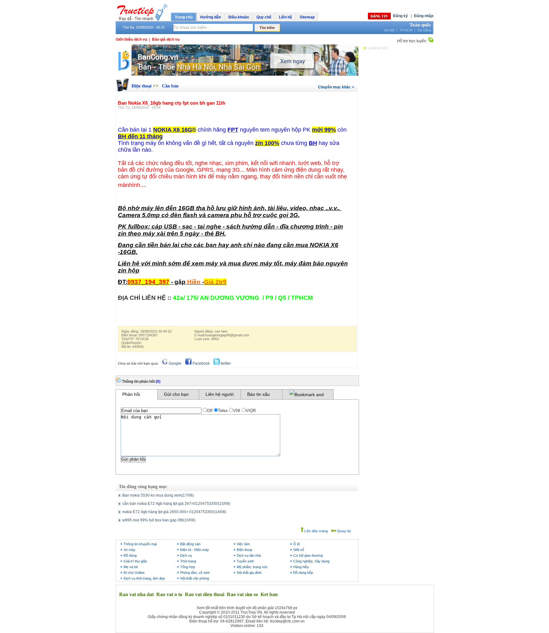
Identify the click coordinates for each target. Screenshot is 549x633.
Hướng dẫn (210, 17)
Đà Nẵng (424, 30)
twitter (225, 363)
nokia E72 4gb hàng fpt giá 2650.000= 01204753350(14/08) (174, 512)
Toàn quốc (420, 24)
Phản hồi (131, 394)
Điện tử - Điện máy (194, 550)
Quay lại (343, 531)
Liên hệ (285, 17)
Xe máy (129, 550)
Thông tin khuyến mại (140, 544)
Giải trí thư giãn (135, 561)
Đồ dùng (130, 555)
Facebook (201, 363)
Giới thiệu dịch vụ (131, 39)
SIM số (298, 550)
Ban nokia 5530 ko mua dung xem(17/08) (158, 495)
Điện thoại (142, 86)
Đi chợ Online (134, 573)
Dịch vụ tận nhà (249, 555)
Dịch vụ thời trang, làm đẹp (144, 578)
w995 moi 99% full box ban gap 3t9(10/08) (158, 520)
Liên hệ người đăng (220, 395)
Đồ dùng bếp (303, 573)
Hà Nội (389, 30)
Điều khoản (238, 17)
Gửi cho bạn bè (176, 395)
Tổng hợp (187, 567)
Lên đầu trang (315, 531)
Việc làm (243, 544)
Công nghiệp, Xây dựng (311, 561)
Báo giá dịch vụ (166, 39)
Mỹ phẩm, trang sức (252, 567)
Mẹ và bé (131, 567)
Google (174, 363)
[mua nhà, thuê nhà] (237, 74)
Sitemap (307, 17)
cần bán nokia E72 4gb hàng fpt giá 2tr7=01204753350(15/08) (176, 503)
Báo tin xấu (258, 394)
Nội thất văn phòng (194, 578)
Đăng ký (400, 16)
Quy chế (263, 17)
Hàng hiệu (301, 567)
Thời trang (188, 561)
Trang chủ (184, 17)
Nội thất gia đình (249, 573)
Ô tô (296, 544)
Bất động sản (190, 544)
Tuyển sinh (245, 561)
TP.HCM (405, 30)
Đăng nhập (423, 16)
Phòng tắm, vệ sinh (195, 573)
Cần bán (170, 86)
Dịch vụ (186, 555)
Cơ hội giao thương (308, 555)
